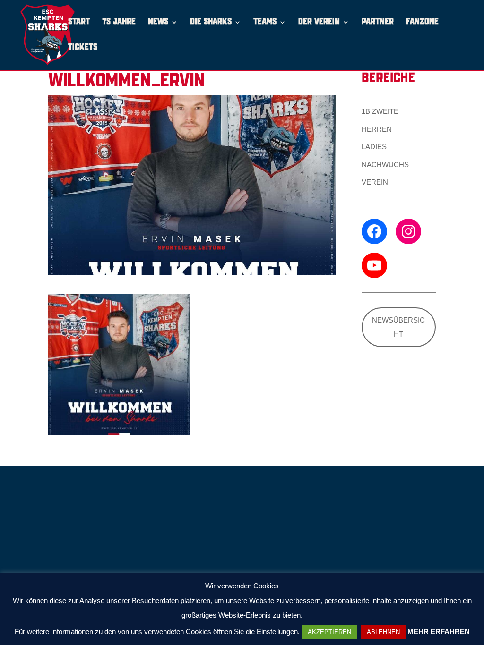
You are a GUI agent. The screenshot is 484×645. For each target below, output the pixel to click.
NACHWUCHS (385, 165)
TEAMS (265, 22)
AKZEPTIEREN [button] (329, 632)
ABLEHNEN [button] (383, 632)
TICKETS (82, 47)
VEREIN (375, 182)
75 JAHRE (119, 22)
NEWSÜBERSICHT (398, 327)
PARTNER (378, 22)
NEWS (158, 22)
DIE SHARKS (211, 22)
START (79, 22)
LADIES (374, 147)
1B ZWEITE (380, 111)
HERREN (377, 129)
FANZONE (422, 22)
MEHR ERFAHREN (438, 632)
